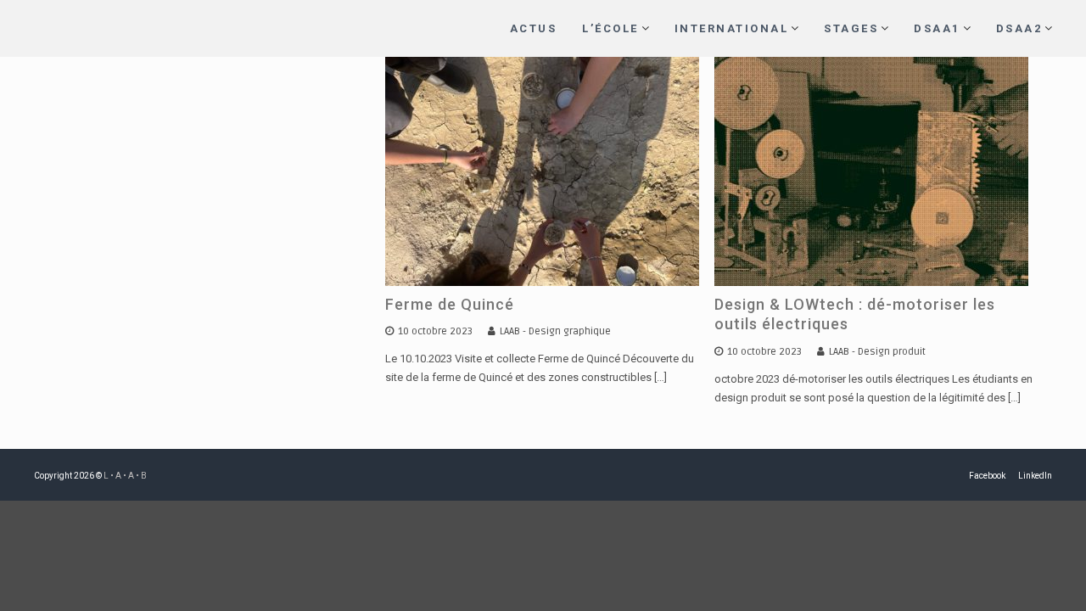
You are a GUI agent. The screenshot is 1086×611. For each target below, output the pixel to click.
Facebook (987, 475)
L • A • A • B (125, 475)
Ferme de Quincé (449, 304)
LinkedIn (1035, 475)
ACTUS (533, 28)
